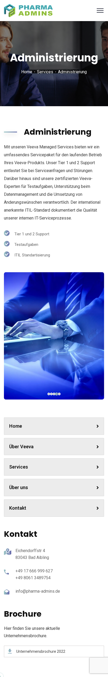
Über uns (18, 487)
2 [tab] (56, 394)
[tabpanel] (54, 336)
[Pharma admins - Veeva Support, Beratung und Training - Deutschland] (29, 10)
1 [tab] (59, 394)
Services (45, 71)
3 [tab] (54, 394)
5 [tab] (49, 394)
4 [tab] (51, 394)
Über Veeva (21, 446)
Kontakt (17, 508)
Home (26, 71)
